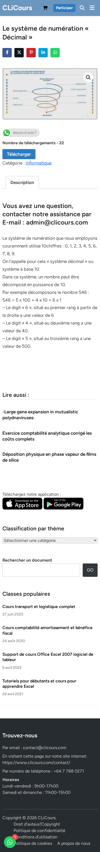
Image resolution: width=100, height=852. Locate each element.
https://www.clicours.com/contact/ (36, 762)
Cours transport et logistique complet (38, 606)
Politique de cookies (33, 843)
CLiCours (17, 7)
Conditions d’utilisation (35, 836)
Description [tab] (22, 182)
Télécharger (19, 154)
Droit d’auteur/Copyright (37, 824)
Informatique (38, 163)
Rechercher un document (27, 560)
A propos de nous (73, 843)
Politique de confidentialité (39, 830)
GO (90, 570)
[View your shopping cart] (45, 8)
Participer (64, 8)
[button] (88, 77)
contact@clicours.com (44, 747)
